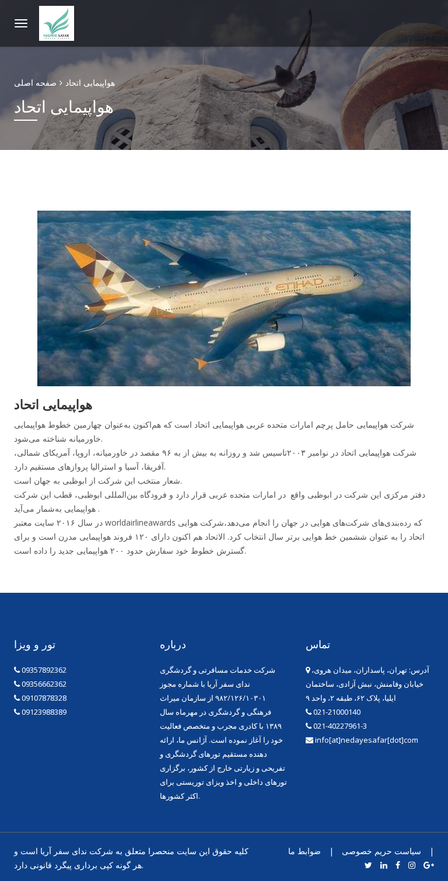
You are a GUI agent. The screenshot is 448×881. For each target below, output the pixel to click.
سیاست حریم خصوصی (381, 850)
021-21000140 (336, 712)
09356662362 (44, 684)
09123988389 (44, 712)
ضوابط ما (304, 850)
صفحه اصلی (35, 82)
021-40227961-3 (339, 726)
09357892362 (44, 670)
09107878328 (44, 698)
